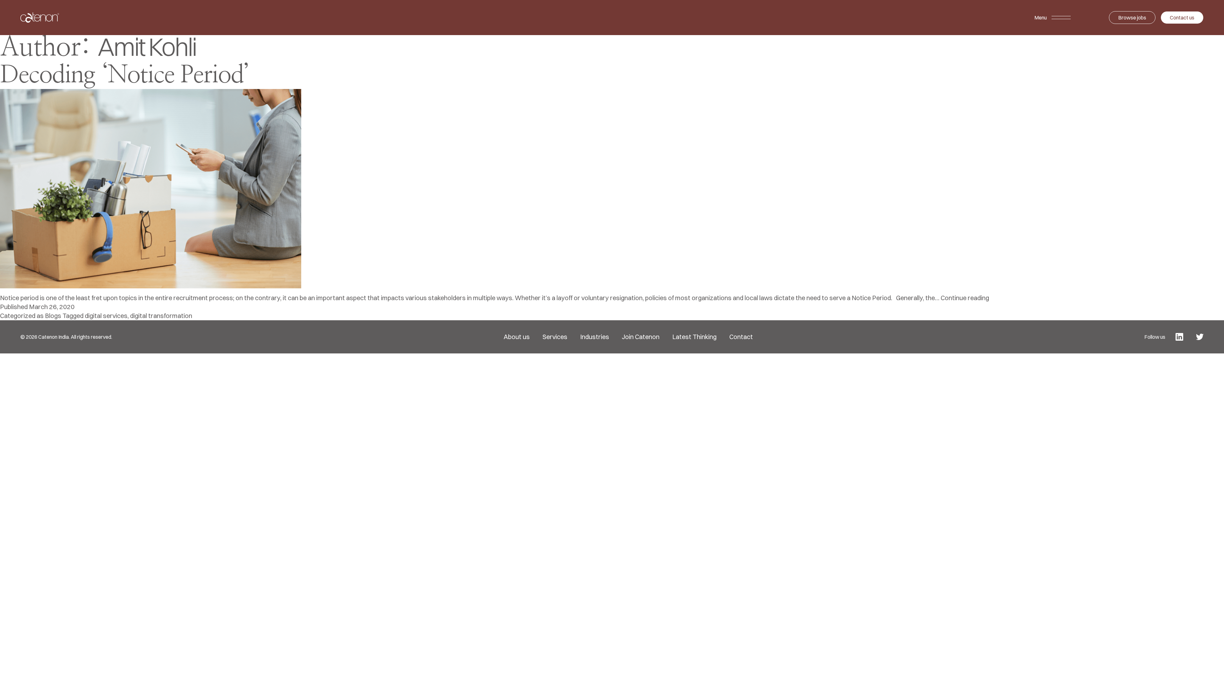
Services (555, 337)
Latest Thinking (694, 337)
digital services (106, 316)
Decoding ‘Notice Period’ (125, 75)
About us (517, 337)
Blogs (53, 316)
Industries (594, 337)
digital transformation (161, 316)
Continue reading (965, 298)
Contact (741, 337)
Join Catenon (640, 337)
